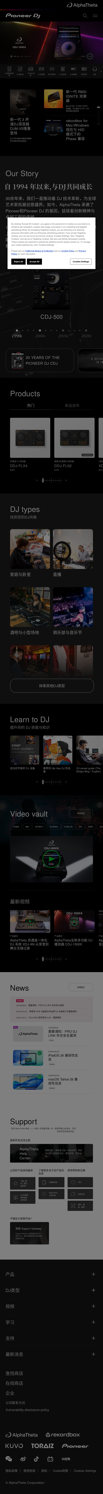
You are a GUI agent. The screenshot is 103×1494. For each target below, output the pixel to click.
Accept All (34, 261)
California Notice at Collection (39, 250)
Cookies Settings (81, 261)
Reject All (18, 261)
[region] (51, 243)
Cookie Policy (67, 250)
